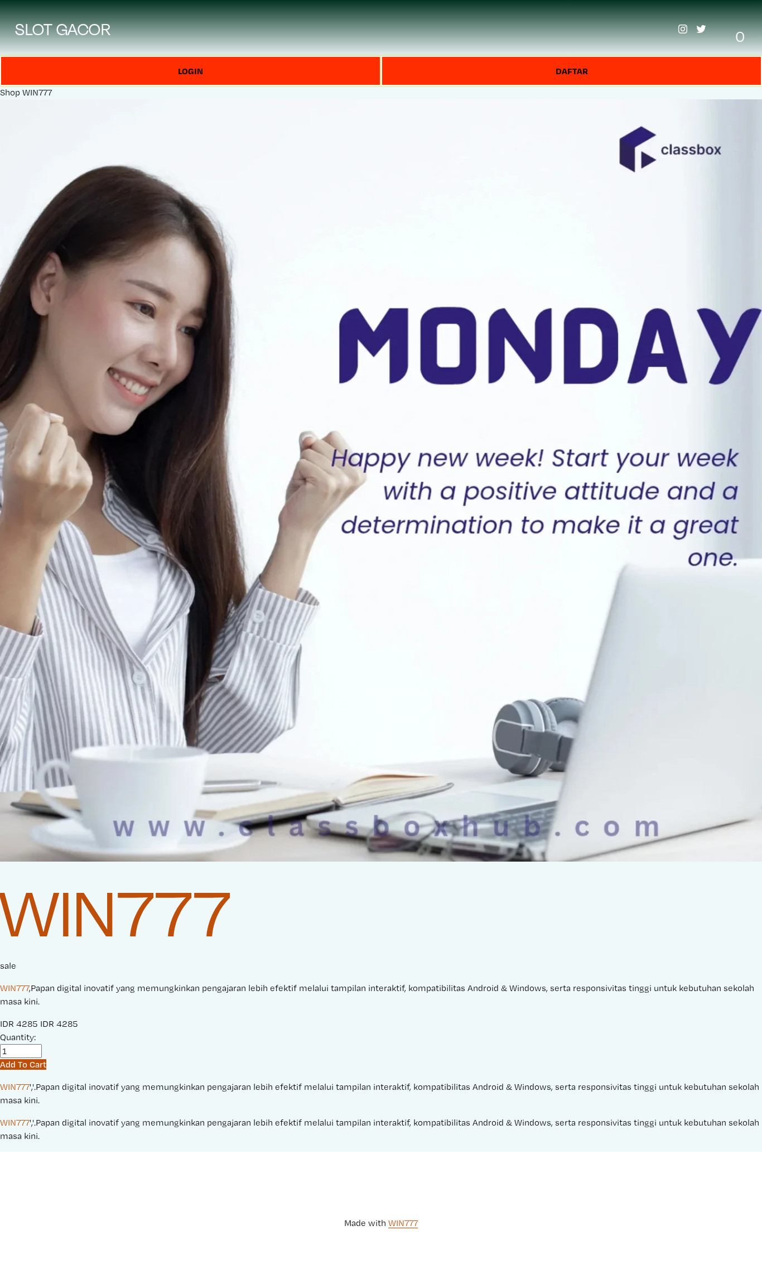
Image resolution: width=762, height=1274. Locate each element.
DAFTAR (572, 70)
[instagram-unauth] (682, 29)
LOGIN (190, 70)
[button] (23, 1064)
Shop (10, 92)
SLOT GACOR (63, 29)
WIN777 (37, 92)
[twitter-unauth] (701, 29)
